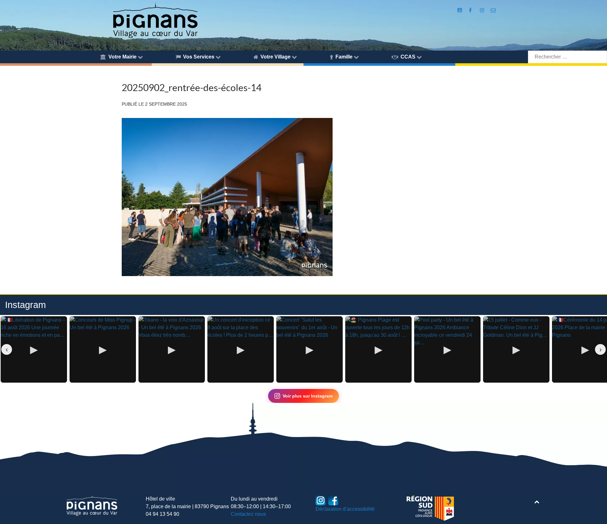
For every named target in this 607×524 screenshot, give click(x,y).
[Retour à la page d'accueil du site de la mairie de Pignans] (155, 19)
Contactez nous (248, 514)
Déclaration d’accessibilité (345, 509)
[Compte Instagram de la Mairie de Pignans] (482, 10)
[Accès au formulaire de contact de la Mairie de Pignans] (493, 10)
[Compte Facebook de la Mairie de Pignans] (471, 10)
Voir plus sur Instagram (308, 395)
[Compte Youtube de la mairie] (460, 10)
